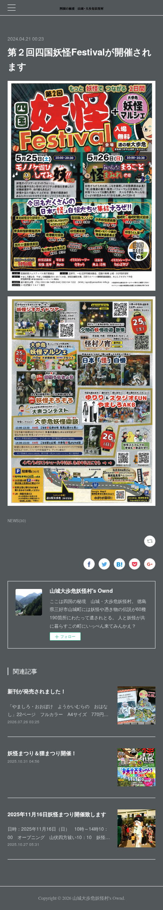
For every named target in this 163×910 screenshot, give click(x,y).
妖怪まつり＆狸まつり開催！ (42, 753)
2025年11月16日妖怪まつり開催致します (57, 814)
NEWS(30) (17, 520)
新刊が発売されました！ (37, 691)
